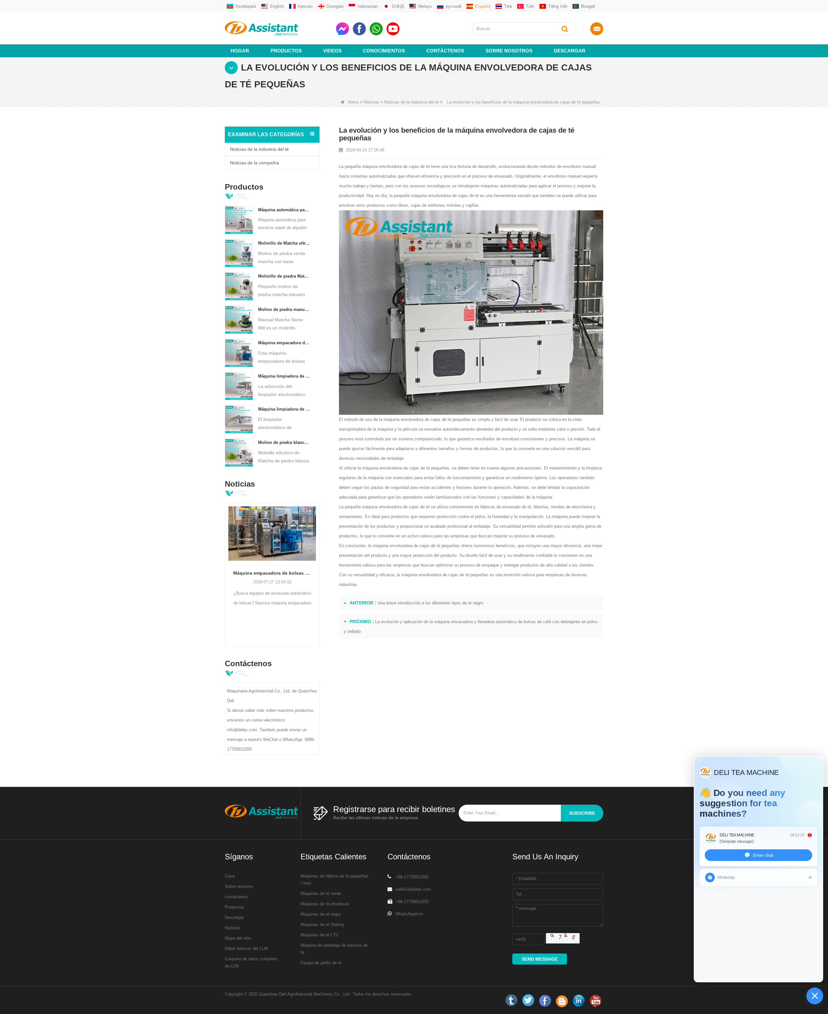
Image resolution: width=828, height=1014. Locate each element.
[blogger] (561, 1000)
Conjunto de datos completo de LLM (251, 962)
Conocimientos (384, 50)
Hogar (240, 50)
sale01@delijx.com (413, 889)
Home (353, 102)
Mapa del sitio (238, 938)
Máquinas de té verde (320, 893)
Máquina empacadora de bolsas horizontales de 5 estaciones (284, 342)
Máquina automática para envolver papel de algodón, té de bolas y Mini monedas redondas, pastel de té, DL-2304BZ (284, 209)
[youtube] (595, 1000)
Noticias (371, 102)
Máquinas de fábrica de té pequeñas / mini (334, 880)
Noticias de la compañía (254, 162)
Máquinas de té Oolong (322, 924)
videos (332, 50)
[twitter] (528, 1000)
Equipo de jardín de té (321, 962)
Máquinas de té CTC (319, 934)
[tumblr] (511, 1000)
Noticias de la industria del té (411, 102)
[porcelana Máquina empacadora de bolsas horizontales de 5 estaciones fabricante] (239, 352)
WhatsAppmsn (409, 913)
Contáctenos (445, 50)
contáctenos (236, 896)
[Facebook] (545, 1000)
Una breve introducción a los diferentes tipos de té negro (430, 603)
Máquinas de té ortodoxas (324, 903)
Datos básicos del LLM (246, 948)
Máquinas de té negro (320, 914)
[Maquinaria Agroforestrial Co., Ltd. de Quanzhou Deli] (278, 28)
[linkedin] (578, 1000)
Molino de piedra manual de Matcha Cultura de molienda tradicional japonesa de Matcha (284, 309)
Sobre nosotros (508, 50)
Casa (229, 876)
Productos (286, 50)
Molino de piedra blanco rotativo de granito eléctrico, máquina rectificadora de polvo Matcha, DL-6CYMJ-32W (284, 442)
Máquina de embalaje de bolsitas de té (334, 949)
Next (316, 564)
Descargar (569, 50)
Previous (227, 564)
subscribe (582, 813)
